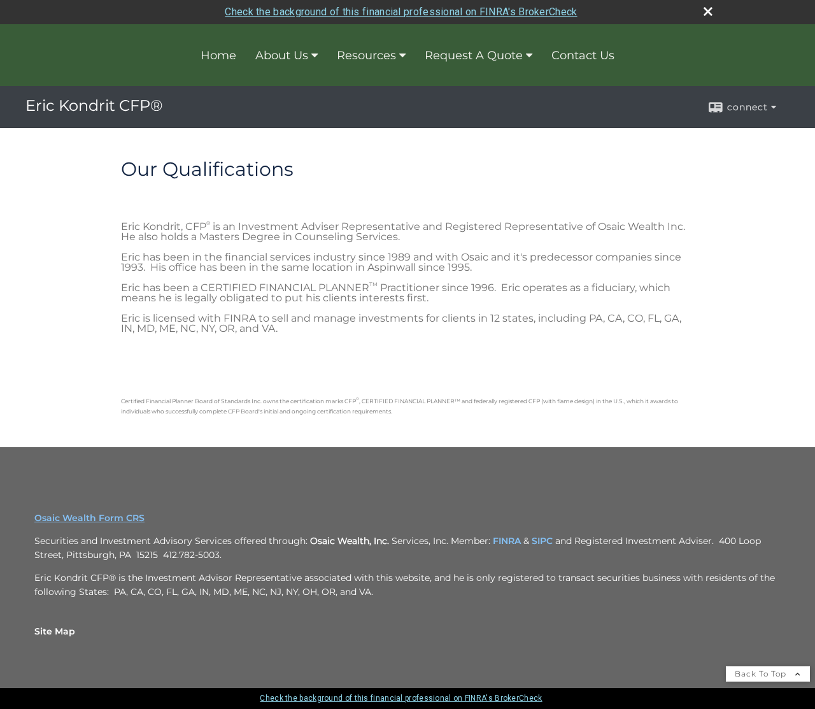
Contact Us (582, 55)
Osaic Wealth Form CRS (89, 518)
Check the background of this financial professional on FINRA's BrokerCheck (401, 12)
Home (218, 55)
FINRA (507, 541)
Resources (366, 55)
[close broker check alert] (708, 11)
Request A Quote (474, 55)
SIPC (542, 541)
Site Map (54, 631)
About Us (281, 55)
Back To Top (762, 673)
